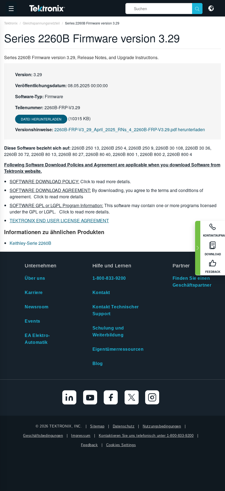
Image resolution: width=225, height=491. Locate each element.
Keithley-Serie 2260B (30, 243)
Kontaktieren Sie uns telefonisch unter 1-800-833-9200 (146, 436)
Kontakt (101, 292)
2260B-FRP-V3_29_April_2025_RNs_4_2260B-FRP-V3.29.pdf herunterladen (129, 129)
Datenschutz (124, 426)
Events (32, 321)
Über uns (35, 278)
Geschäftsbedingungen (43, 436)
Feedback (89, 445)
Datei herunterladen (41, 119)
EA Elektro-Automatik (37, 339)
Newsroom (37, 307)
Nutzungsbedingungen (162, 426)
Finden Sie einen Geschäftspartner (192, 281)
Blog (97, 363)
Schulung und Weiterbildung (108, 331)
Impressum (80, 436)
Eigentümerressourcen (118, 349)
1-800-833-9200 (109, 278)
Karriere (34, 292)
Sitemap (97, 426)
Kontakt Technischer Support (115, 310)
